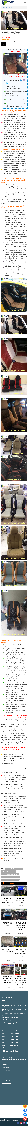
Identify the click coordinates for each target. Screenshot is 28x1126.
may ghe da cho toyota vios (14, 869)
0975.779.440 (14, 74)
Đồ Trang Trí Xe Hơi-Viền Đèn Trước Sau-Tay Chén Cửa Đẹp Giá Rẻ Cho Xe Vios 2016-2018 (20, 980)
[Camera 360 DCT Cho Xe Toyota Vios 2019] (7, 914)
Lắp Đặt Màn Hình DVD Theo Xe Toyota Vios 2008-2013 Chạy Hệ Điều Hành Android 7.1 (20, 953)
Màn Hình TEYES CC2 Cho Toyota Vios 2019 (20, 900)
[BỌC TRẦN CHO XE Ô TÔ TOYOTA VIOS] (7, 941)
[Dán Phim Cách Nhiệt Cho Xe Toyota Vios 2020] (7, 891)
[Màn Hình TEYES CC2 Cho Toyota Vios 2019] (20, 891)
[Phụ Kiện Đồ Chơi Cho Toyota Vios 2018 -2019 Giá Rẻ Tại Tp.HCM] (7, 969)
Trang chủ (4, 7)
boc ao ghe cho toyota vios (9, 880)
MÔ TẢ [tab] (3, 44)
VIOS (10, 7)
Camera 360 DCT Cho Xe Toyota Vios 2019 (7, 924)
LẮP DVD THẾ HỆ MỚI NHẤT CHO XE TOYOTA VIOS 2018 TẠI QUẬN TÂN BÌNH (20, 925)
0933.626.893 (11, 76)
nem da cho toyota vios (8, 871)
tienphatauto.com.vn (14, 1020)
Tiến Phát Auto (6, 1005)
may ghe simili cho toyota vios (10, 877)
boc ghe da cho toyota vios (9, 874)
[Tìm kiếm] (21, 2)
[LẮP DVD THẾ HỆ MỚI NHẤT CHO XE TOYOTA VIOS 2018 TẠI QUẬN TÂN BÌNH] (20, 914)
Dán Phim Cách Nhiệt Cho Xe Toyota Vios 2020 (7, 900)
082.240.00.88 (20, 76)
